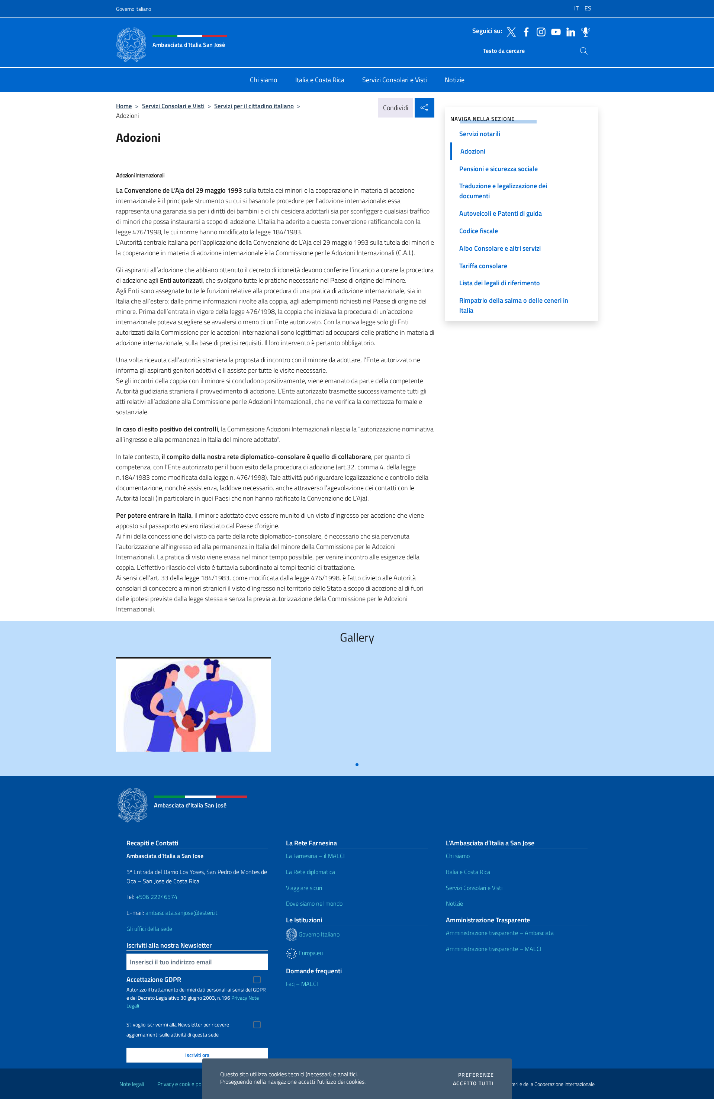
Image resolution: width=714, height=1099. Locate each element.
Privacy (239, 998)
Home (124, 105)
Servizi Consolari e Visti (173, 105)
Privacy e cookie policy (183, 1084)
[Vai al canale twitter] (509, 31)
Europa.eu (310, 952)
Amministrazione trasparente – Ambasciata (500, 932)
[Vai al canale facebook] (524, 31)
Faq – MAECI (302, 983)
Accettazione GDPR (153, 979)
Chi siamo (458, 855)
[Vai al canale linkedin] (569, 31)
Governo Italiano (133, 9)
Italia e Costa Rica (468, 871)
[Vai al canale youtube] (554, 31)
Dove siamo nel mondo (314, 903)
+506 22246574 (156, 896)
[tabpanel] (193, 707)
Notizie (454, 903)
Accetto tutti (473, 1083)
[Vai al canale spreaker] (583, 31)
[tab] (357, 764)
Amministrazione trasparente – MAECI (493, 948)
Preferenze (476, 1074)
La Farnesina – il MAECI (315, 855)
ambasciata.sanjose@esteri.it (181, 912)
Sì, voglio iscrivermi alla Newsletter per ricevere (177, 1025)
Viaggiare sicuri (304, 887)
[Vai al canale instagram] (539, 31)
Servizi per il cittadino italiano (254, 105)
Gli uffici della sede (149, 928)
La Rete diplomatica (310, 871)
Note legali (131, 1084)
